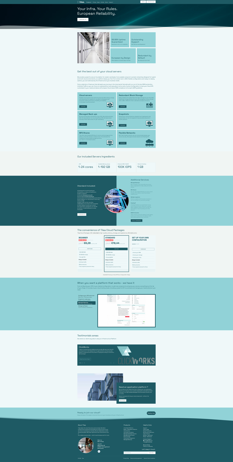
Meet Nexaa (122, 400)
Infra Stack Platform (128, 428)
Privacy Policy (126, 458)
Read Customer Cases (85, 359)
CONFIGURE (143, 249)
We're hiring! (101, 441)
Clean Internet (146, 433)
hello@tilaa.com (148, 440)
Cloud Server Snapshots (129, 438)
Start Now (116, 248)
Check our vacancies (148, 446)
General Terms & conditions (149, 458)
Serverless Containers (129, 432)
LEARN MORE (122, 143)
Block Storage (127, 436)
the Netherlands (87, 208)
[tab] (86, 296)
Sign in (143, 1)
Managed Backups (128, 439)
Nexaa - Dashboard (147, 436)
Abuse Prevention (147, 431)
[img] (114, 363)
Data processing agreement (136, 458)
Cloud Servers (127, 431)
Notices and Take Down (148, 432)
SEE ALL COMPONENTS (136, 220)
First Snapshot (82, 199)
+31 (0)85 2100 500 (147, 442)
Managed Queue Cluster (129, 435)
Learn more (122, 125)
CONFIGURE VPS (82, 19)
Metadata (81, 203)
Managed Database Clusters (130, 433)
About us (100, 440)
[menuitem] (89, 2)
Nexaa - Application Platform (130, 429)
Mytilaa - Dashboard (148, 435)
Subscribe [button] (151, 452)
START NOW (89, 248)
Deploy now (151, 413)
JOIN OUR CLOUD (151, 1)
